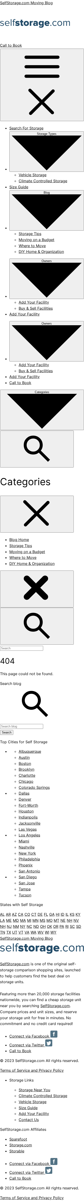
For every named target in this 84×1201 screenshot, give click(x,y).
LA (2, 920)
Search (6, 732)
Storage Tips (30, 233)
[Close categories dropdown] (37, 514)
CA (20, 914)
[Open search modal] (37, 449)
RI (67, 926)
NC (29, 926)
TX (8, 932)
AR (8, 914)
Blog (47, 192)
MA (23, 920)
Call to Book (11, 45)
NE (63, 920)
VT (20, 932)
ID (62, 914)
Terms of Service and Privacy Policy (32, 1070)
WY (53, 932)
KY (78, 914)
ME (9, 920)
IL (67, 914)
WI (47, 932)
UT (14, 932)
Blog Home (19, 539)
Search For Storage (26, 128)
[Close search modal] (37, 589)
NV (76, 920)
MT (56, 920)
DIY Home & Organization (41, 251)
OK (49, 926)
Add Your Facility (34, 302)
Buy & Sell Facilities (36, 308)
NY (22, 926)
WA (33, 932)
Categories (42, 392)
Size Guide (18, 187)
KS (72, 914)
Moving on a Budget (36, 239)
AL (2, 914)
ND (36, 926)
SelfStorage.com (14, 964)
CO (27, 914)
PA (62, 926)
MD (16, 920)
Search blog (10, 683)
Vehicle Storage (32, 175)
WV (41, 932)
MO (49, 920)
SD (78, 926)
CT (33, 914)
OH (43, 926)
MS (42, 920)
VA (26, 932)
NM (16, 926)
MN (35, 920)
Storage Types (46, 134)
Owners (47, 261)
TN (2, 932)
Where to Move (32, 245)
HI (58, 914)
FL (46, 914)
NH (69, 920)
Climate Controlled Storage (43, 181)
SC (72, 926)
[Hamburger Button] (42, 85)
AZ (14, 914)
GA (52, 914)
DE (40, 914)
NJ (9, 926)
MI (29, 920)
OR (55, 926)
